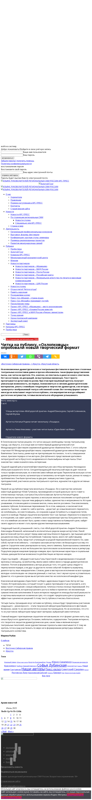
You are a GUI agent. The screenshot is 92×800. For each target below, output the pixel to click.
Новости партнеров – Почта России (32, 272)
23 (14, 724)
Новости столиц (23, 220)
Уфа (63, 673)
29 (11, 728)
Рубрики (10, 246)
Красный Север (10, 662)
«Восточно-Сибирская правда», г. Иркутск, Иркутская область (30, 364)
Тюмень (50, 673)
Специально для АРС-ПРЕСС (28, 223)
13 (5, 721)
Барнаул (57, 672)
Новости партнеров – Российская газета (34, 275)
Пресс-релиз (53, 669)
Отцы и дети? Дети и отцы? (24, 289)
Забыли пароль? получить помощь (17, 160)
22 (11, 724)
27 (5, 728)
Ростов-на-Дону (20, 672)
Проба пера (16, 249)
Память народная (19, 292)
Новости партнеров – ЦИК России (31, 283)
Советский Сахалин (72, 669)
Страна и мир (17, 226)
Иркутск (10, 651)
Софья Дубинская (52, 665)
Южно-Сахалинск (62, 662)
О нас (8, 194)
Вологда (32, 662)
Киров (86, 670)
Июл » (11, 731)
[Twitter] (22, 356)
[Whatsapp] (30, 356)
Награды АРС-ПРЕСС (15, 326)
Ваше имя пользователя (34, 152)
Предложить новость (12, 767)
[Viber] (38, 356)
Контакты (15, 205)
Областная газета (22, 662)
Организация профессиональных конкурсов (31, 231)
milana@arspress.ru (16, 786)
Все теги (46, 675)
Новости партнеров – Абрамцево (31, 266)
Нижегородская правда (72, 673)
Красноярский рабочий (37, 673)
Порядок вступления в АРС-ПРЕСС (27, 203)
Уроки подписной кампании (24, 318)
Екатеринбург (40, 662)
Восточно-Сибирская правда (19, 648)
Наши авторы (33, 669)
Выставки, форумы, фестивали (25, 234)
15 (11, 721)
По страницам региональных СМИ (27, 217)
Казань (79, 666)
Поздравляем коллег (20, 295)
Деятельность (12, 229)
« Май (3, 731)
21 (8, 724)
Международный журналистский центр (29, 257)
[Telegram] (47, 356)
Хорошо (70, 794)
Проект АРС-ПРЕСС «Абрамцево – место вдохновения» (36, 306)
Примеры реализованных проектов (28, 240)
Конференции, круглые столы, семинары (30, 237)
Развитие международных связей (26, 243)
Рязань (48, 662)
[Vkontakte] (5, 356)
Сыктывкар (15, 669)
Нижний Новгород (30, 666)
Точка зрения (17, 315)
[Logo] (29, 186)
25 (20, 724)
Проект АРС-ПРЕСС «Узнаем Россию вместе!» (32, 309)
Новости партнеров (20, 263)
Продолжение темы (20, 303)
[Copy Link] (55, 356)
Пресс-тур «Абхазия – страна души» (27, 298)
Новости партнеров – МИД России (31, 269)
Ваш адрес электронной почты (37, 172)
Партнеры (10, 324)
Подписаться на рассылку (14, 771)
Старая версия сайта (20, 208)
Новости (10, 211)
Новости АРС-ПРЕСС (20, 214)
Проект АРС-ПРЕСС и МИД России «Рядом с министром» (37, 312)
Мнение (14, 260)
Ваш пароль (29, 155)
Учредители (16, 197)
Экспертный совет (19, 321)
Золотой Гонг (17, 252)
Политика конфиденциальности (16, 163)
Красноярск (10, 665)
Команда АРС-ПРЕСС (20, 254)
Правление (16, 200)
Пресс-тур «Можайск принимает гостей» (30, 300)
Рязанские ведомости (80, 662)
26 (2, 728)
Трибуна (19, 666)
